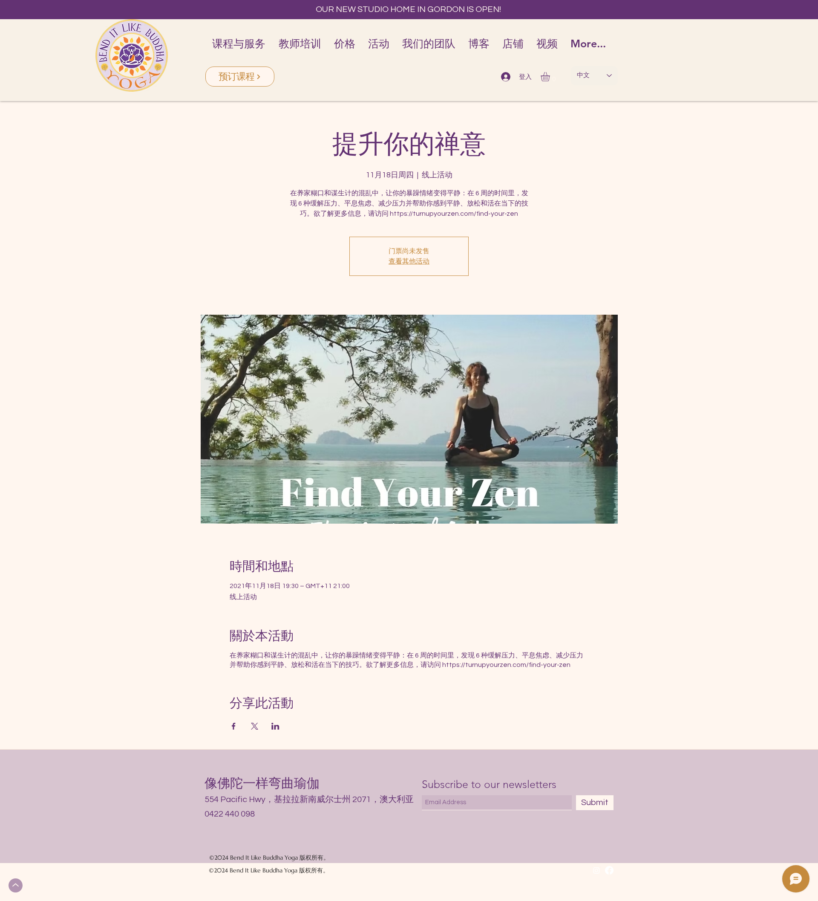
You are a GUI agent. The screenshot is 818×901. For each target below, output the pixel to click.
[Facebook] (609, 870)
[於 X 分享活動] (255, 726)
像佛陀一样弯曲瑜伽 (262, 783)
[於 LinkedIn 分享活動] (275, 726)
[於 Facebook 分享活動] (234, 726)
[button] (551, 76)
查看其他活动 (409, 261)
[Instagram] (596, 870)
